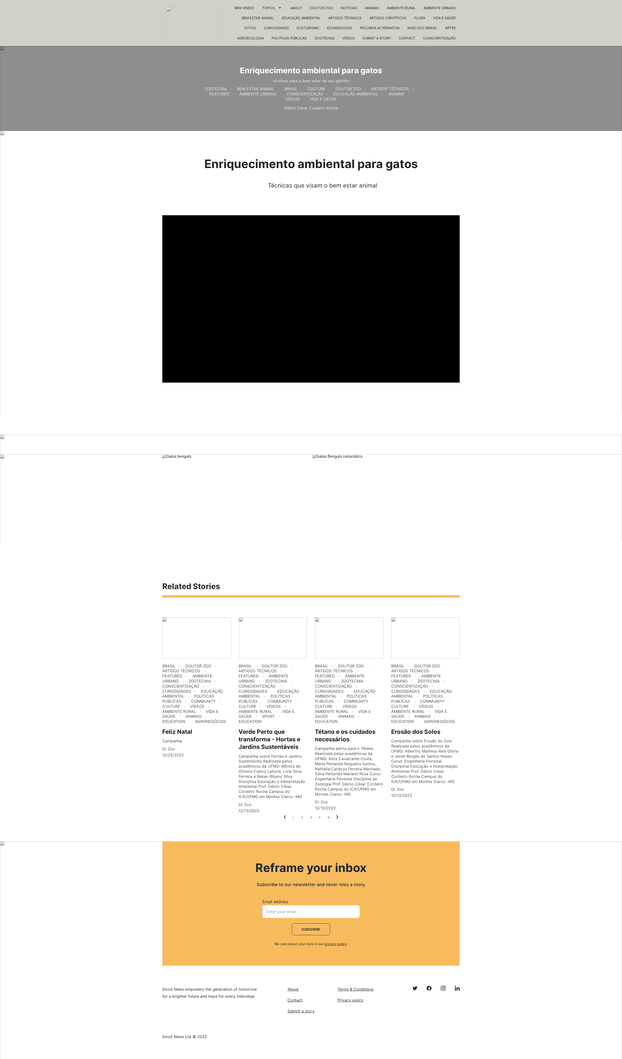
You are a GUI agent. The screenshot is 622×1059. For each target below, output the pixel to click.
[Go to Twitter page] (417, 988)
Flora (419, 18)
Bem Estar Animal (258, 18)
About (296, 8)
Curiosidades (276, 28)
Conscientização (439, 38)
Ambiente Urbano (439, 8)
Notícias (349, 8)
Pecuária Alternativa (379, 28)
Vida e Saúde (444, 18)
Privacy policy (350, 1000)
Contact (407, 38)
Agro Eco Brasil (422, 28)
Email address (275, 901)
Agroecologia (250, 38)
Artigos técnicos (345, 18)
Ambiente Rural (401, 8)
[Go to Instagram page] (445, 988)
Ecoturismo (308, 28)
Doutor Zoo (321, 8)
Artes (450, 28)
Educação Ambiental (301, 18)
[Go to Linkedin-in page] (457, 988)
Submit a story (377, 38)
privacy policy (335, 944)
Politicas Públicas (289, 38)
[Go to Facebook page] (431, 988)
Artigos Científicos (387, 18)
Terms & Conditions (355, 989)
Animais (372, 8)
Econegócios (339, 28)
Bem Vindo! (244, 8)
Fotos (250, 28)
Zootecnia (325, 38)
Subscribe (311, 929)
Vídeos (348, 38)
